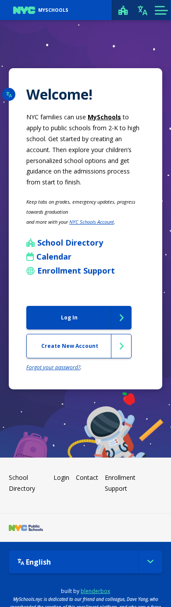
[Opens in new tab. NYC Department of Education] (26, 527)
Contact (87, 477)
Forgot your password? (53, 367)
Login (61, 477)
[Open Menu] (161, 10)
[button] (8, 94)
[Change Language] (142, 10)
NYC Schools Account (91, 222)
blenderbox (95, 591)
